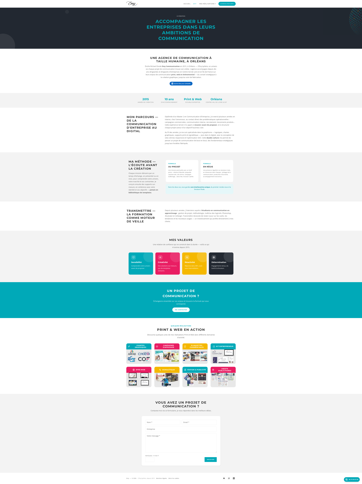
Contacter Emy (227, 4)
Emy (195, 4)
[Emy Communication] (132, 4)
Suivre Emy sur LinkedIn (182, 83)
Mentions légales (161, 478)
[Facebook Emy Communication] (224, 478)
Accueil (187, 4)
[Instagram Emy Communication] (229, 478)
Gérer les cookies (173, 478)
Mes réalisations (206, 4)
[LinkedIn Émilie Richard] (234, 478)
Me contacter (181, 310)
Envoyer (210, 459)
